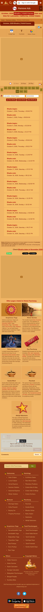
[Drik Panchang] (6, 3)
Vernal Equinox (13, 484)
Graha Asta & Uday (31, 487)
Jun (26, 88)
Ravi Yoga (11, 550)
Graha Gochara (30, 494)
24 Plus (31, 83)
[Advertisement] (21, 59)
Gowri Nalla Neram (32, 533)
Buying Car (11, 510)
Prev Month (11, 99)
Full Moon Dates (30, 477)
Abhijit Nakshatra (30, 520)
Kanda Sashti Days (32, 547)
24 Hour (23, 83)
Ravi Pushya (12, 543)
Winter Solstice (13, 494)
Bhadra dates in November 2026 (30, 249)
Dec (25, 91)
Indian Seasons (12, 560)
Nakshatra (28, 517)
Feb (9, 88)
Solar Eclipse (12, 477)
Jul (29, 88)
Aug (33, 88)
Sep (37, 88)
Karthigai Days (30, 540)
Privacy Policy (31, 574)
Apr (18, 88)
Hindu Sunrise (11, 563)
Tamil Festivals (30, 543)
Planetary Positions (31, 484)
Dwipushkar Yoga (13, 537)
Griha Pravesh (13, 507)
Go (32, 466)
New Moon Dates (30, 480)
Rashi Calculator (12, 566)
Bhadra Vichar (29, 510)
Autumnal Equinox (14, 490)
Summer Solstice (13, 487)
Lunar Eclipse (12, 480)
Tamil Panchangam (32, 530)
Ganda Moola (29, 507)
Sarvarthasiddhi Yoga (15, 530)
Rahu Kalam (29, 513)
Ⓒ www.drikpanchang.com (31, 573)
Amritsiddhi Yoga (13, 533)
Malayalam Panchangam (15, 573)
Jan (5, 88)
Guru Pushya (12, 547)
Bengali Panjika (12, 576)
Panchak (28, 504)
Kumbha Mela (11, 580)
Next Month (32, 99)
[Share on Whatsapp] (9, 253)
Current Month (21, 99)
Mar (13, 88)
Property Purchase (14, 513)
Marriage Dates (13, 504)
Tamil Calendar (30, 537)
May (21, 88)
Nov (21, 91)
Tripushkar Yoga (13, 540)
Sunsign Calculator (13, 570)
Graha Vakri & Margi (31, 490)
